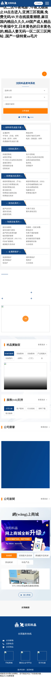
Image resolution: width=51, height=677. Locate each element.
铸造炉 (5, 263)
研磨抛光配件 (31, 193)
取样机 (28, 163)
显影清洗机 (7, 211)
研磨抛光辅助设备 (10, 193)
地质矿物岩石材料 (33, 136)
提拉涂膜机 (7, 227)
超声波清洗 (7, 209)
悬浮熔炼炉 (7, 260)
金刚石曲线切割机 (33, 160)
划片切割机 (30, 154)
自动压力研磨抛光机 (11, 184)
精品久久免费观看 (7, 676)
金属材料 (6, 133)
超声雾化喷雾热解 (10, 233)
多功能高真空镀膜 (33, 238)
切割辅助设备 (8, 166)
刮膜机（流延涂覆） (34, 227)
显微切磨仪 (7, 163)
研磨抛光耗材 (8, 196)
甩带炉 (28, 260)
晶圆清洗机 (7, 214)
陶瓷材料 (29, 133)
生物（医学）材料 (10, 139)
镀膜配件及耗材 (9, 244)
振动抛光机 (7, 190)
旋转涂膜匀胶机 (9, 230)
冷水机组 (29, 244)
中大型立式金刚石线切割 (12, 160)
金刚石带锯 (7, 157)
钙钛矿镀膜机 (8, 241)
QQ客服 (23, 117)
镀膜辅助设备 (31, 241)
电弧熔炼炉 (7, 257)
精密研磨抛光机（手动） (12, 181)
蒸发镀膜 (29, 236)
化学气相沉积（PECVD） (13, 238)
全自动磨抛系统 (32, 187)
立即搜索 (25, 111)
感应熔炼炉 (30, 257)
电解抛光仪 (30, 190)
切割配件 (29, 166)
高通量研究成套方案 (11, 141)
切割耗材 (6, 168)
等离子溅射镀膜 (32, 233)
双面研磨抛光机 (9, 187)
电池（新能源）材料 (34, 139)
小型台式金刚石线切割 (35, 157)
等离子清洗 (30, 209)
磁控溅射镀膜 (8, 236)
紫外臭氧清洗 (31, 211)
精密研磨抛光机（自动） (36, 181)
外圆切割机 (7, 154)
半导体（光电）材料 (11, 136)
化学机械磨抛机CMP (34, 184)
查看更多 (41, 345)
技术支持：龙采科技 (26, 670)
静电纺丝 (29, 230)
